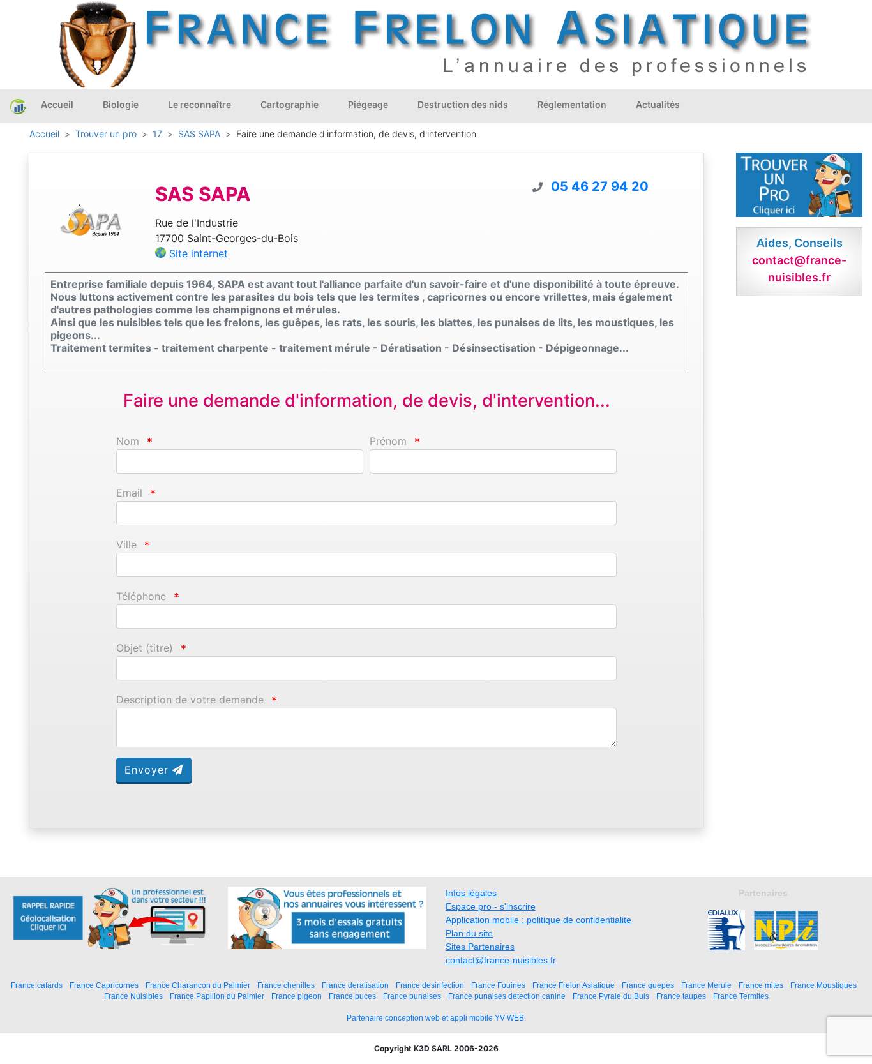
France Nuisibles (133, 996)
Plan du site (469, 933)
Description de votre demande (190, 700)
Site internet (198, 253)
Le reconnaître (199, 104)
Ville (126, 545)
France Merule (706, 985)
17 (157, 133)
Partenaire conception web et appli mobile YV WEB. (436, 1018)
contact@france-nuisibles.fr (501, 960)
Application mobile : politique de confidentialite (538, 920)
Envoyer (148, 769)
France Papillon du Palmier (217, 996)
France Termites (741, 996)
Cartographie (289, 104)
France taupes (681, 996)
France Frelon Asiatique (573, 985)
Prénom (388, 441)
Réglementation (571, 104)
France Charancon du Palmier (198, 985)
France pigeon (296, 996)
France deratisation (355, 985)
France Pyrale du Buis (611, 996)
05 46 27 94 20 (600, 186)
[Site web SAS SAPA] (91, 219)
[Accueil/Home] (18, 106)
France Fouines (498, 985)
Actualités (658, 104)
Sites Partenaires (480, 946)
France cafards (37, 985)
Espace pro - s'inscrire (491, 906)
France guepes (648, 985)
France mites (761, 985)
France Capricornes (104, 985)
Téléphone (141, 596)
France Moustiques (823, 985)
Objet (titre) (144, 648)
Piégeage (368, 104)
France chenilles (286, 985)
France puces (352, 996)
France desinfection (430, 985)
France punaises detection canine (507, 996)
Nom (127, 441)
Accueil (57, 104)
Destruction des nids (462, 104)
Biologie (121, 104)
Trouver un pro (106, 133)
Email (129, 493)
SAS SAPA (199, 133)
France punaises (412, 996)
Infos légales (471, 893)
